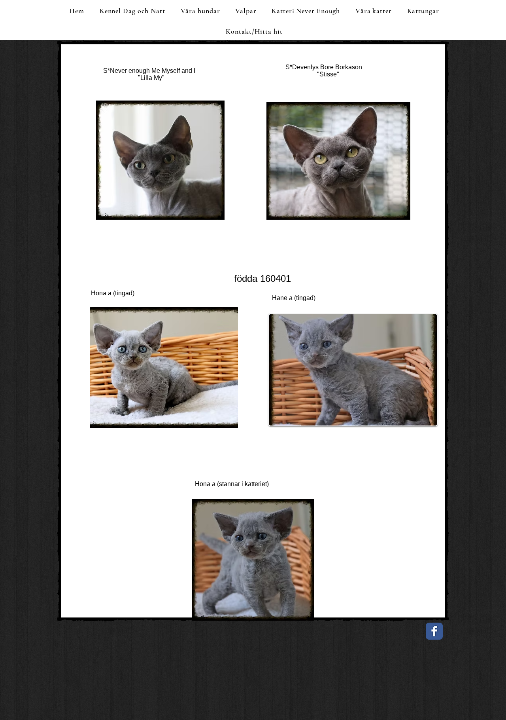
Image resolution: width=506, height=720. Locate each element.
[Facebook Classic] (434, 631)
